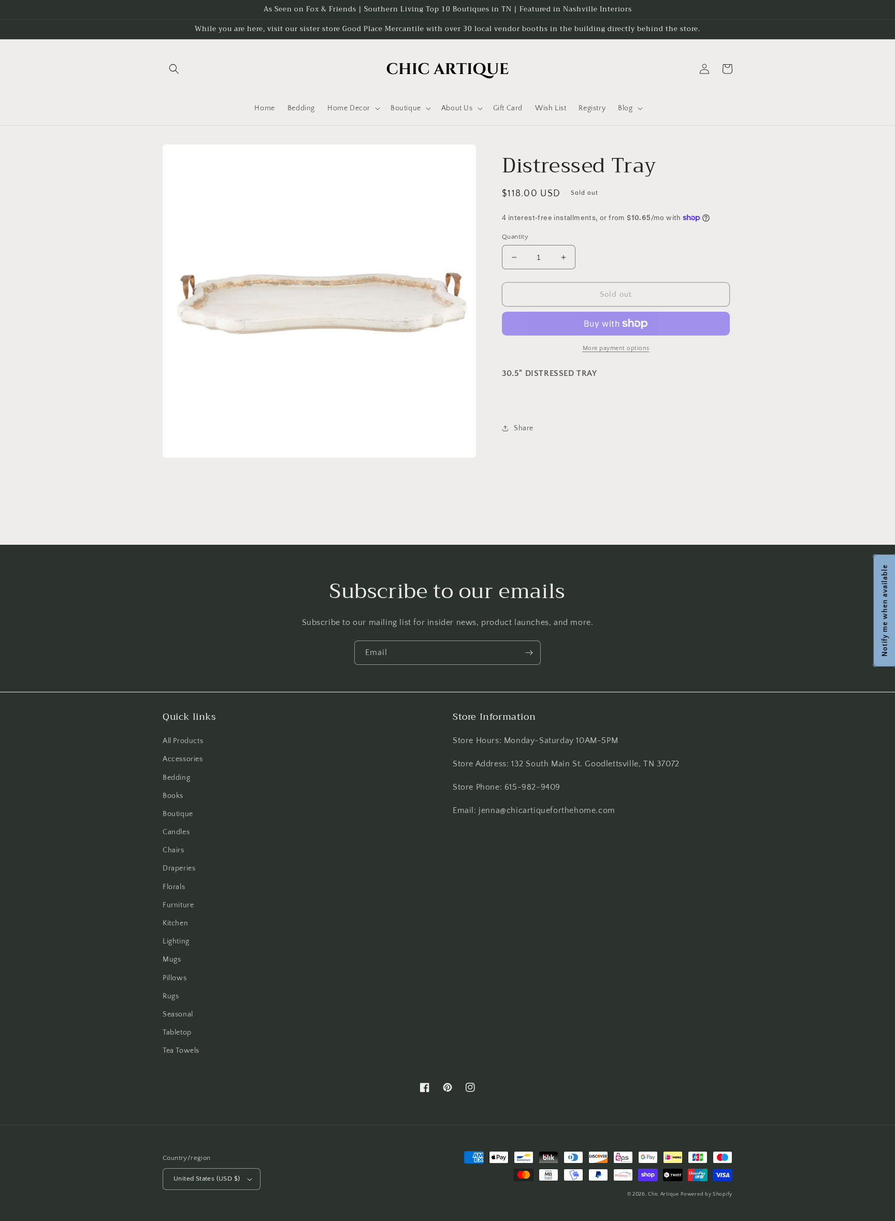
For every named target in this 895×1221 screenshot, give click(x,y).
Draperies (179, 868)
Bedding (176, 778)
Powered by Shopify (706, 1194)
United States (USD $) (207, 1178)
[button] (174, 68)
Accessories (183, 759)
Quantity (515, 236)
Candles (176, 832)
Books (173, 796)
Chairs (173, 850)
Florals (174, 887)
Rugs (171, 996)
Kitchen (175, 923)
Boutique (178, 814)
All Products (183, 741)
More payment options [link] (616, 348)
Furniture (178, 905)
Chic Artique (663, 1194)
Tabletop (177, 1032)
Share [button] (523, 428)
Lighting (176, 941)
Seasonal (178, 1014)
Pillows (174, 978)
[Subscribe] (528, 653)
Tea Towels (181, 1050)
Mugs (172, 959)
